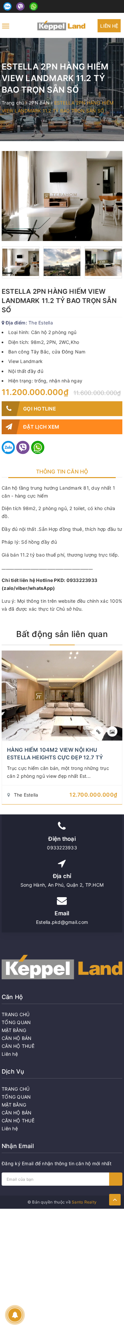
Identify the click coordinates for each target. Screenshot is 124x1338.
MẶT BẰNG (14, 1030)
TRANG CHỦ (15, 1014)
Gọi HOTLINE (39, 409)
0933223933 (62, 847)
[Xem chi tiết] (98, 731)
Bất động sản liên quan (62, 634)
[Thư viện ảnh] (112, 731)
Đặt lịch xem (41, 427)
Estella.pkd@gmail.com (62, 922)
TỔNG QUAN (16, 1022)
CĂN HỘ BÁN (17, 1038)
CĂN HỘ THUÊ (18, 1046)
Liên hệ (109, 26)
